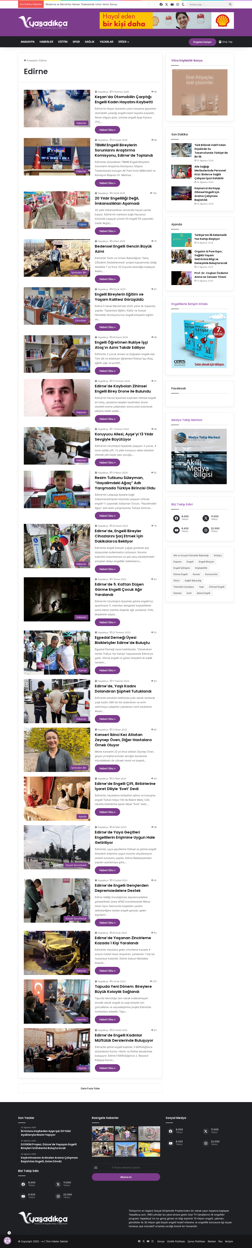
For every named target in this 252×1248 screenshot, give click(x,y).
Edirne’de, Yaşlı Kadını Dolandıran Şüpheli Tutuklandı (123, 688)
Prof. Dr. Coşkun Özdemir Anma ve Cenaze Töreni (211, 275)
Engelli (190, 561)
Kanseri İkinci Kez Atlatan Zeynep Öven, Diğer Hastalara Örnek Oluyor (123, 740)
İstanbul (177, 593)
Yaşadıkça (103, 91)
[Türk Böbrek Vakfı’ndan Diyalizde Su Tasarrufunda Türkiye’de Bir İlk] (181, 150)
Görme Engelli (180, 574)
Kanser (196, 574)
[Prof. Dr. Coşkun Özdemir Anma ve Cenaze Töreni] (181, 278)
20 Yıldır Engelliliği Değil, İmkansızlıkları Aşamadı (117, 201)
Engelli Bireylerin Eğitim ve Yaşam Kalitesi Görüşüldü (119, 297)
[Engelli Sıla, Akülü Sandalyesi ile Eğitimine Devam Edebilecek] (126, 1133)
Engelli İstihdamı (181, 568)
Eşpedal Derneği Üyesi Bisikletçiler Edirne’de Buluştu (122, 640)
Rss (220, 1241)
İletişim (229, 1241)
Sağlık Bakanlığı (193, 580)
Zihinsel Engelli (217, 586)
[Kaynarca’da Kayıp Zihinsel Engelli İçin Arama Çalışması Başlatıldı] (181, 193)
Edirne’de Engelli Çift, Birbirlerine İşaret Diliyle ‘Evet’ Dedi (125, 786)
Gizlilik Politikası (176, 1241)
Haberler (46, 41)
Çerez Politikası (196, 1241)
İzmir (189, 593)
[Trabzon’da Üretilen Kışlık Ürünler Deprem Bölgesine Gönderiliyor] (103, 1133)
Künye (161, 1241)
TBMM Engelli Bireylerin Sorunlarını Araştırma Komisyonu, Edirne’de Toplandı (124, 150)
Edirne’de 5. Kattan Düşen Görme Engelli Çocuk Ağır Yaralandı (119, 589)
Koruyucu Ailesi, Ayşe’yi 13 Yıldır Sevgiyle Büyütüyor (124, 437)
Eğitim (63, 41)
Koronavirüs (211, 574)
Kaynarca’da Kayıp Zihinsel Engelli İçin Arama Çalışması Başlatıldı (207, 194)
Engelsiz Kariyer (202, 41)
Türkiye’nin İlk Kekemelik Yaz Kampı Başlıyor (210, 237)
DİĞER (122, 41)
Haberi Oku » (107, 129)
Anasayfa (27, 41)
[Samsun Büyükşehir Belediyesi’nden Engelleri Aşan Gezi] (103, 1149)
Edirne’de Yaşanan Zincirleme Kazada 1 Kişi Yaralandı (123, 940)
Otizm (176, 580)
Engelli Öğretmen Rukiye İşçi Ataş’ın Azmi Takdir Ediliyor (121, 345)
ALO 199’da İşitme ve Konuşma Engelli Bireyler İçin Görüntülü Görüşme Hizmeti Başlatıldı (96, 4)
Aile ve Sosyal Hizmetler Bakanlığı (191, 555)
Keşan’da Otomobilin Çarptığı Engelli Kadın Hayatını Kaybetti (124, 99)
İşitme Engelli (203, 593)
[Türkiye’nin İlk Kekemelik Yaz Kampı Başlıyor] (181, 240)
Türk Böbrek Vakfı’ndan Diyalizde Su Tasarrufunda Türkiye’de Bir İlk (211, 150)
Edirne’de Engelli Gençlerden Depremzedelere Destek (122, 888)
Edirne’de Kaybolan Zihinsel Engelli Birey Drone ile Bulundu (123, 388)
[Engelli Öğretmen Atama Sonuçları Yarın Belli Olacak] (149, 1133)
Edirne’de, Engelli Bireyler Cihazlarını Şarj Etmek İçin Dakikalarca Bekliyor (119, 536)
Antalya (218, 555)
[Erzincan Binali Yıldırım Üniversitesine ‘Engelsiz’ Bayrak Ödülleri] (126, 1149)
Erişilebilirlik (201, 568)
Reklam (212, 1241)
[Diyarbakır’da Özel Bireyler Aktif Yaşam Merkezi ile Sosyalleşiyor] (149, 1149)
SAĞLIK (89, 41)
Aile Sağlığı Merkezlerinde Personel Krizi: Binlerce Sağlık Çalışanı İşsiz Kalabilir (210, 172)
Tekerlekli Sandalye (183, 586)
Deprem (177, 561)
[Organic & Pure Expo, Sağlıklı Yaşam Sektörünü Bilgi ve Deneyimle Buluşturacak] (181, 256)
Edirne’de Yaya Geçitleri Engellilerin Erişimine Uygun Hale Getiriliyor (125, 837)
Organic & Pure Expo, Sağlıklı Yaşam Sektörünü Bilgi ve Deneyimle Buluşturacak (210, 257)
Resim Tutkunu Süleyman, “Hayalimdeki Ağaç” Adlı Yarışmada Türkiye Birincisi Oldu (125, 483)
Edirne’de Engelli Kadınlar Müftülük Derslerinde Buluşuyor (124, 1038)
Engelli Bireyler (206, 561)
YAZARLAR (106, 41)
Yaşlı (201, 586)
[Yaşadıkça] (43, 22)
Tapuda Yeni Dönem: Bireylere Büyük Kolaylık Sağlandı (123, 989)
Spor (76, 41)
